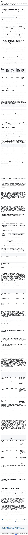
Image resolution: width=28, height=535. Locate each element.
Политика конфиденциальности (17, 527)
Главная (2, 6)
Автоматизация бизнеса (23, 3)
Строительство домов (9, 3)
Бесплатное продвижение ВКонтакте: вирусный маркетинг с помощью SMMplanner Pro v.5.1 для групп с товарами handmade (21, 520)
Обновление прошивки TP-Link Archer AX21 (7, 17)
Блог (1, 526)
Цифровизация (3, 3)
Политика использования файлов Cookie (6, 527)
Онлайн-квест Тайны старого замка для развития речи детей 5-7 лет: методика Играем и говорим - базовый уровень (6, 520)
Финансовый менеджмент (4, 4)
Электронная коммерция (16, 3)
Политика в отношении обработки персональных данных (10, 526)
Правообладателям (3, 528)
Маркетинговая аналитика (12, 4)
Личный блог (5, 6)
